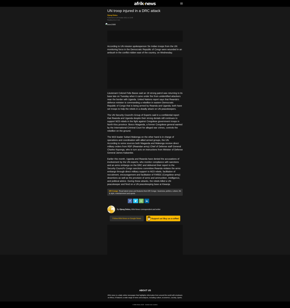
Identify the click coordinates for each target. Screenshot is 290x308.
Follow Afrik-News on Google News (126, 218)
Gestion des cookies (151, 305)
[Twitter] (135, 201)
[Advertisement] (145, 36)
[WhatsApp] (141, 201)
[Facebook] (130, 201)
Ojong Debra (112, 15)
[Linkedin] (146, 201)
